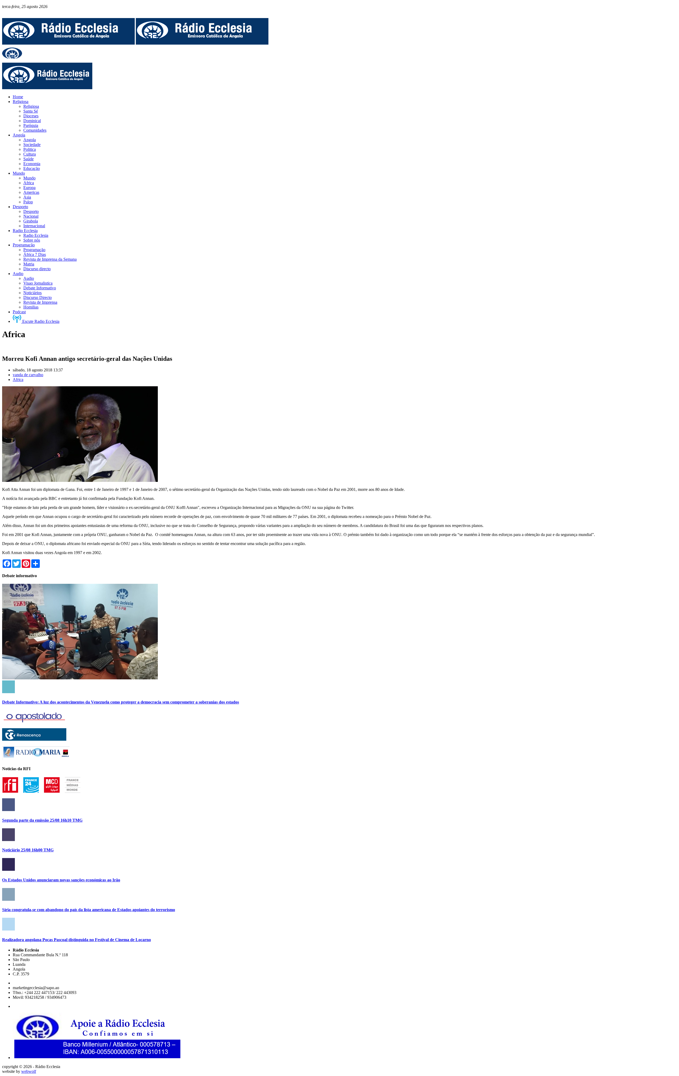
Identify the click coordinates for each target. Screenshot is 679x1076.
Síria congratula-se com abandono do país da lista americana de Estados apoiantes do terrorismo (88, 909)
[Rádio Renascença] (34, 739)
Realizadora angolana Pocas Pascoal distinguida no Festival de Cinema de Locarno (76, 939)
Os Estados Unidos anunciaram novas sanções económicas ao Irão (61, 880)
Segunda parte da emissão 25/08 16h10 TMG (42, 820)
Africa (18, 379)
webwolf (28, 1071)
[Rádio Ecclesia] (68, 43)
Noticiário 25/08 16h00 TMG (28, 850)
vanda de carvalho (28, 374)
